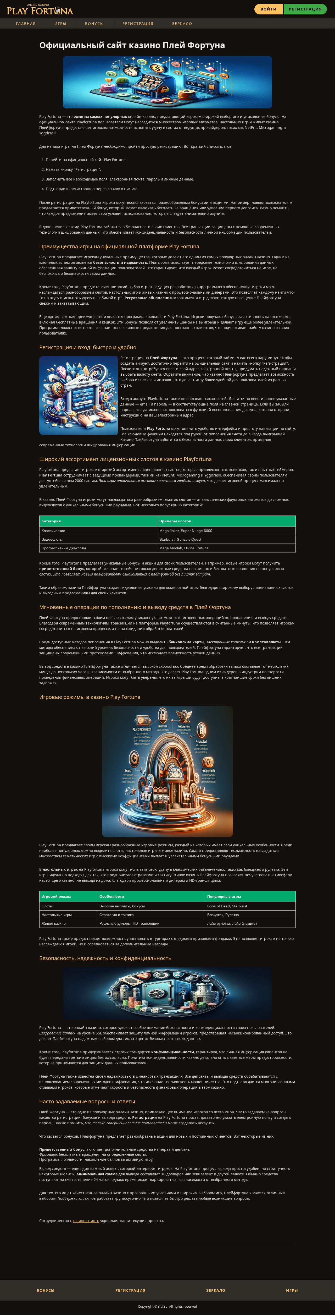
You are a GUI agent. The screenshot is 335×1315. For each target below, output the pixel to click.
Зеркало (182, 23)
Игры (60, 23)
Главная (26, 23)
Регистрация (305, 9)
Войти (269, 9)
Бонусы (94, 23)
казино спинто (86, 1220)
